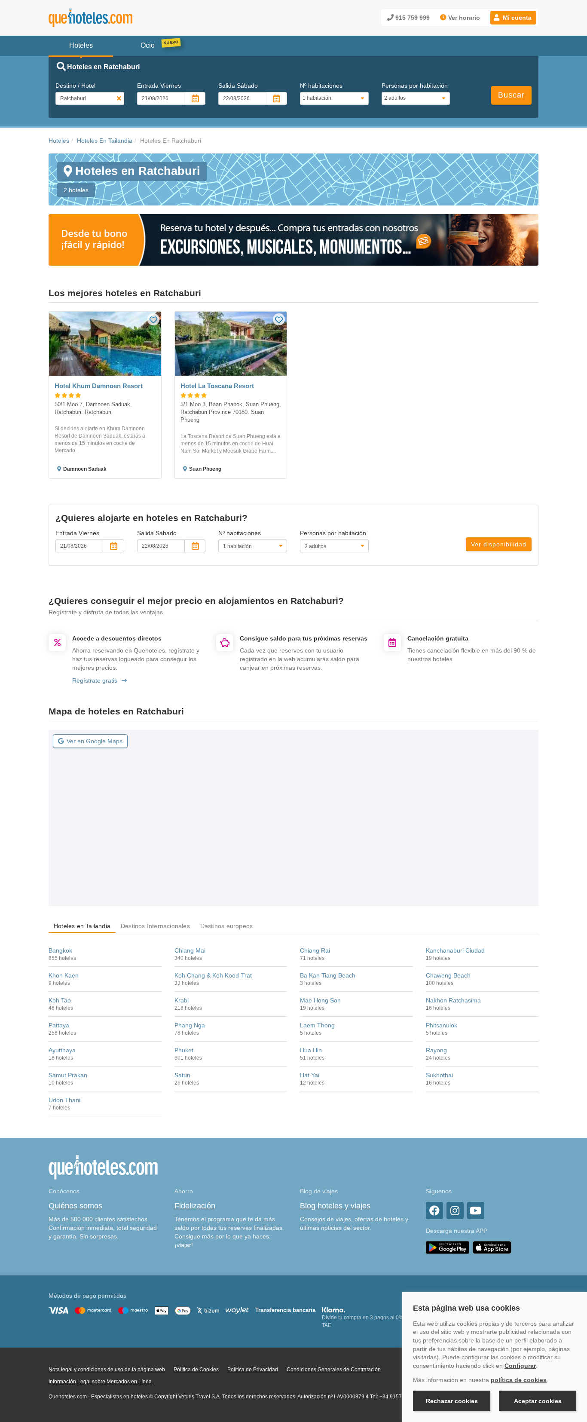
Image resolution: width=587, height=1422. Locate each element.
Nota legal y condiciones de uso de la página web (107, 1370)
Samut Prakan (68, 1075)
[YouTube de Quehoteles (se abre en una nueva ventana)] (475, 1210)
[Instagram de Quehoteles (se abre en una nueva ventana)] (455, 1210)
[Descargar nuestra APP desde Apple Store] (492, 1247)
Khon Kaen (64, 975)
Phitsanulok (441, 1025)
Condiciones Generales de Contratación (334, 1370)
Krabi (181, 1000)
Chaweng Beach (448, 975)
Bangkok (60, 950)
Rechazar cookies (452, 1400)
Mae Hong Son (320, 1000)
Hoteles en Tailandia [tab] (82, 925)
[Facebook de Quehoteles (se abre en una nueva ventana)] (434, 1210)
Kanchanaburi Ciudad (455, 950)
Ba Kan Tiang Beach (327, 975)
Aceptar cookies (538, 1400)
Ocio (148, 45)
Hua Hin (311, 1050)
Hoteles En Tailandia (104, 140)
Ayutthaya (62, 1050)
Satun (182, 1075)
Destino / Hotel (75, 85)
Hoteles (59, 140)
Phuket (183, 1050)
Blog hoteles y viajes (335, 1205)
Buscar (511, 95)
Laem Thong (317, 1025)
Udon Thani (64, 1100)
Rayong (436, 1050)
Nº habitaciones (321, 85)
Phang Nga (189, 1025)
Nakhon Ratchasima (453, 1000)
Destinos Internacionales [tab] (155, 925)
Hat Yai (309, 1075)
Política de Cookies (196, 1370)
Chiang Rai (315, 950)
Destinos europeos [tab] (226, 925)
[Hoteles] (113, 18)
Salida (238, 85)
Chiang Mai (189, 950)
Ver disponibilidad (498, 544)
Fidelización (194, 1205)
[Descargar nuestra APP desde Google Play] (447, 1247)
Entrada (159, 85)
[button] (513, 18)
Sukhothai (439, 1075)
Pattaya (59, 1025)
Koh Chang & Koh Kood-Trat (213, 975)
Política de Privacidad (252, 1370)
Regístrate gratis (94, 680)
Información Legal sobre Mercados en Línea (100, 1382)
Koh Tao (60, 1000)
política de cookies (519, 1379)
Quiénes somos (75, 1205)
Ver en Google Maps (94, 741)
